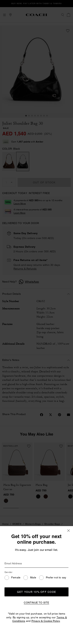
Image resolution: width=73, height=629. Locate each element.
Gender (8, 572)
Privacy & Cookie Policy (45, 620)
